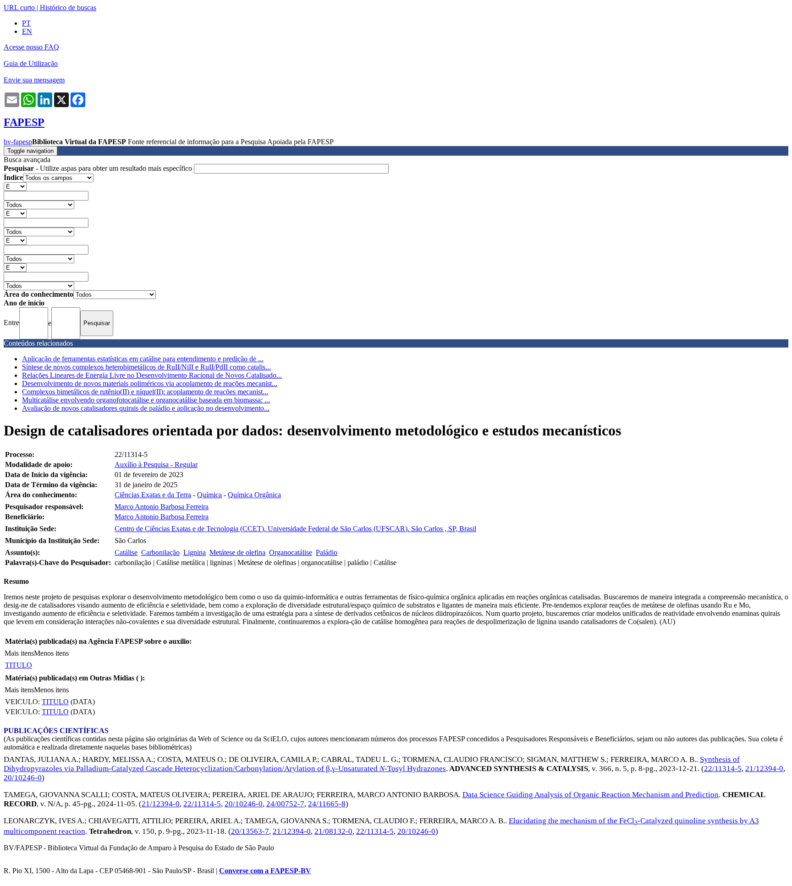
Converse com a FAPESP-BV (265, 871)
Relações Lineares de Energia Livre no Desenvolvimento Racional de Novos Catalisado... (152, 375)
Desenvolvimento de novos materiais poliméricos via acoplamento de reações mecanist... (149, 383)
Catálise (126, 552)
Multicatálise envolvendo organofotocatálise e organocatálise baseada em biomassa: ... (146, 400)
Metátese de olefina (237, 552)
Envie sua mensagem (34, 80)
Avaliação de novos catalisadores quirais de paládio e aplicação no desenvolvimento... (146, 408)
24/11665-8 (327, 803)
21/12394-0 (764, 768)
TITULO (18, 665)
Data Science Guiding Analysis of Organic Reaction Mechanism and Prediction (590, 794)
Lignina (194, 552)
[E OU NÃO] (15, 186)
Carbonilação (160, 552)
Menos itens (51, 653)
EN (27, 31)
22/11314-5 (723, 768)
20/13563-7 (250, 831)
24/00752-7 (285, 803)
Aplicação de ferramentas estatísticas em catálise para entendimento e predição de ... (143, 359)
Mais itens (19, 653)
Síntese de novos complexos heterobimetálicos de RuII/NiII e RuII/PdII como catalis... (146, 367)
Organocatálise (290, 552)
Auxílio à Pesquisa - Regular (156, 464)
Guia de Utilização (31, 63)
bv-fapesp (18, 142)
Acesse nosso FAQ (31, 47)
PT (26, 23)
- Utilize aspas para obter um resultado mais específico (99, 168)
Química (209, 495)
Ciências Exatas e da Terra (153, 495)
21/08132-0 (333, 831)
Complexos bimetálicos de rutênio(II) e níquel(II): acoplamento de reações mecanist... (145, 392)
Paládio (326, 552)
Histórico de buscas (68, 7)
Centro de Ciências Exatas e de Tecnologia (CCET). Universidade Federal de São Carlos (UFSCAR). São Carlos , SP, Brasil (295, 529)
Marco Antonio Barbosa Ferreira (162, 507)
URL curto (19, 7)
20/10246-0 (23, 777)
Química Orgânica (254, 495)
